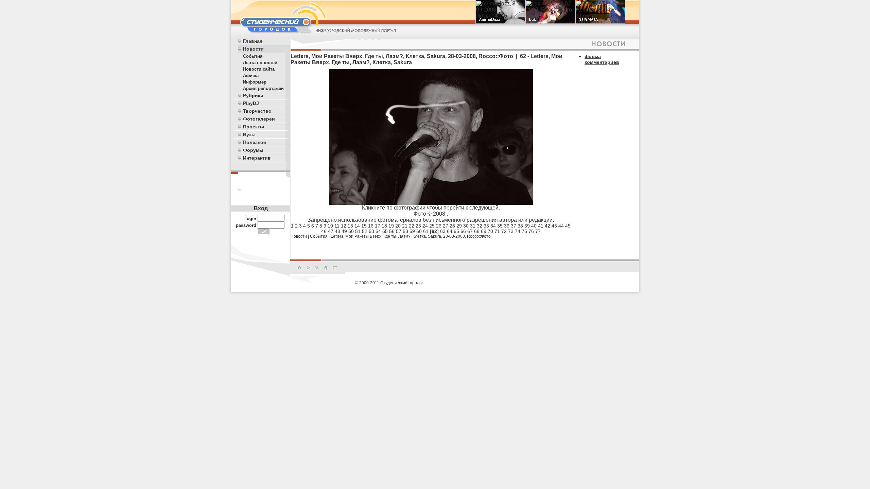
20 (398, 226)
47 (330, 231)
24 (425, 226)
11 (337, 226)
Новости (253, 49)
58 (405, 231)
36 (506, 226)
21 (404, 226)
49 (344, 231)
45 (568, 226)
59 (412, 231)
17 (377, 226)
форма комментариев (602, 59)
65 (456, 231)
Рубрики (253, 95)
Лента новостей (260, 62)
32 (479, 226)
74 (517, 231)
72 (504, 231)
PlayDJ (251, 103)
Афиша (251, 75)
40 (534, 226)
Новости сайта (259, 69)
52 (364, 231)
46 (324, 231)
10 (330, 226)
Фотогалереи (259, 119)
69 (483, 231)
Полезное (254, 142)
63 (443, 231)
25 (432, 226)
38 (520, 226)
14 (357, 226)
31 (472, 226)
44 (561, 226)
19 (391, 226)
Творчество (257, 111)
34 (493, 226)
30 (466, 226)
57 (398, 231)
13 (350, 226)
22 (411, 226)
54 (378, 231)
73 (511, 231)
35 (500, 226)
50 (351, 231)
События (253, 56)
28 (452, 226)
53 (371, 231)
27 (445, 226)
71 (497, 231)
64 (449, 231)
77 (538, 231)
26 (438, 226)
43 (554, 226)
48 (337, 231)
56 (392, 231)
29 (459, 226)
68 (477, 231)
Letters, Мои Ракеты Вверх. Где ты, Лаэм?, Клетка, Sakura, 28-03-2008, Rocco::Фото (411, 236)
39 (527, 226)
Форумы (253, 150)
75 (524, 231)
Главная (252, 41)
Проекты (253, 126)
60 (419, 231)
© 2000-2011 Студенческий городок (389, 282)
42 (547, 226)
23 (418, 226)
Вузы (249, 134)
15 (364, 226)
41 (540, 226)
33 (486, 226)
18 (384, 226)
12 (343, 226)
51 (358, 231)
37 (513, 226)
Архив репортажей (263, 88)
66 (463, 231)
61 (426, 231)
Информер (254, 82)
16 (370, 226)
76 (531, 231)
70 (490, 231)
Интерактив (257, 158)
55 (385, 231)
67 (470, 231)
